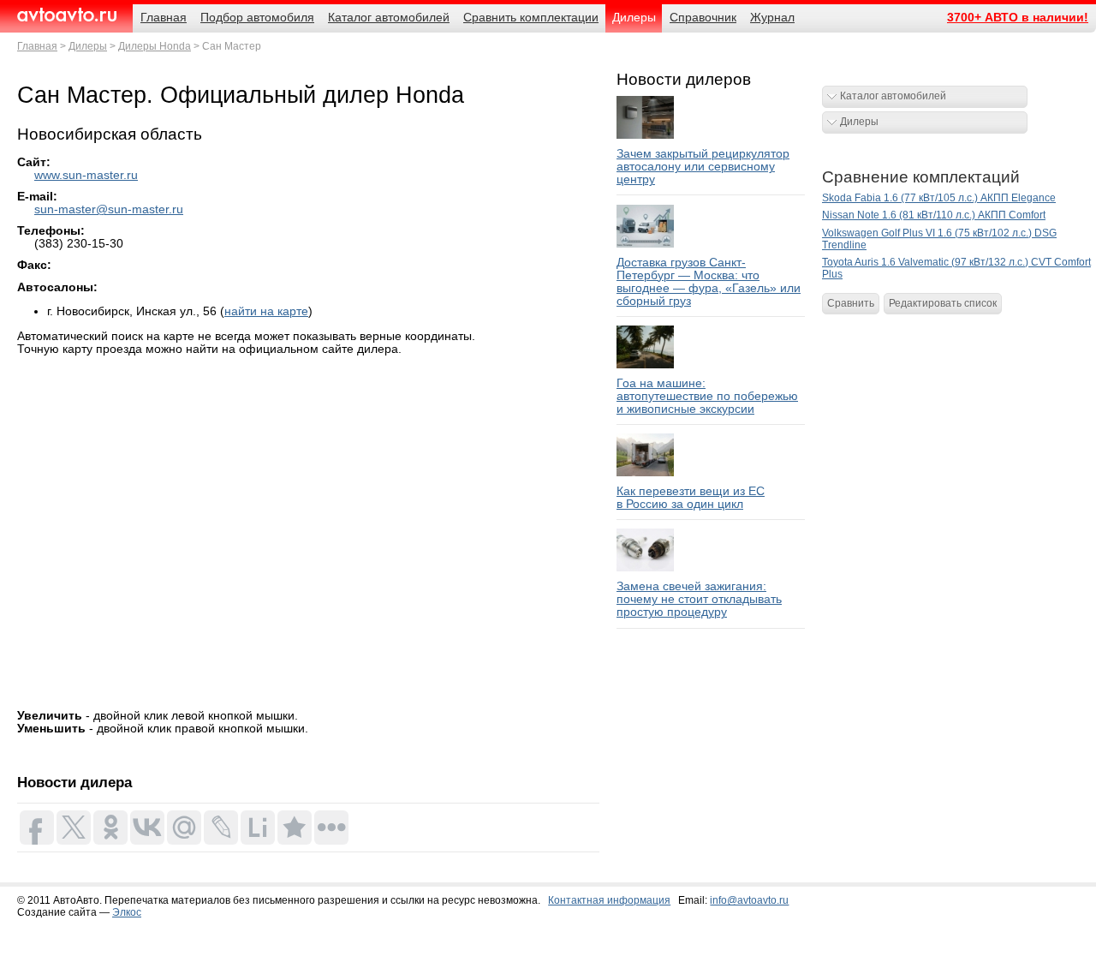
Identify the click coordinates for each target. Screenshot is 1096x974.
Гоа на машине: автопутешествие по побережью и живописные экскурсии (707, 396)
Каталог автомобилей (893, 96)
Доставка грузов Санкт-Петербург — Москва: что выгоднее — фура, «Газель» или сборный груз (708, 282)
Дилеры (87, 46)
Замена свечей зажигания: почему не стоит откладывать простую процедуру (699, 599)
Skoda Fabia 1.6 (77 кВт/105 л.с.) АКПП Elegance (939, 198)
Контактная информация (609, 900)
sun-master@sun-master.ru (108, 209)
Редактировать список (943, 303)
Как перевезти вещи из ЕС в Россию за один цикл (690, 498)
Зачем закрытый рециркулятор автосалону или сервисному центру (702, 166)
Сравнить (850, 303)
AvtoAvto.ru (66, 15)
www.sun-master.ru (86, 175)
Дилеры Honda (154, 46)
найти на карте (266, 311)
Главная (37, 46)
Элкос (126, 912)
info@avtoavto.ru (749, 900)
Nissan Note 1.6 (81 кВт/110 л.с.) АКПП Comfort (933, 215)
